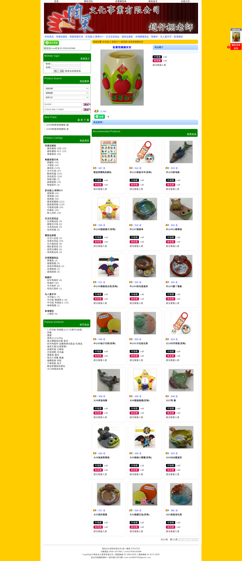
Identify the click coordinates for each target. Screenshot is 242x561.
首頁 (56, 1)
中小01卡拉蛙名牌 (139, 343)
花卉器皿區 (52, 244)
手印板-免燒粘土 (55, 302)
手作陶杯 (51, 286)
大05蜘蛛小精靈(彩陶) (141, 457)
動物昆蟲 (51, 173)
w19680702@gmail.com (140, 557)
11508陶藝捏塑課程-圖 (57, 125)
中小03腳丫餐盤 (174, 286)
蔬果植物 (51, 182)
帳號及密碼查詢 (73, 71)
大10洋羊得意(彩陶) (176, 343)
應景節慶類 (52, 201)
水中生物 (51, 171)
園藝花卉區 (52, 224)
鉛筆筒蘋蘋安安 (136, 42)
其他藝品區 (52, 252)
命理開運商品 (142, 36)
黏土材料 (51, 213)
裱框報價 (51, 305)
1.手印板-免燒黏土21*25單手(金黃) (64, 329)
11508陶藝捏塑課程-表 (57, 129)
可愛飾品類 (52, 207)
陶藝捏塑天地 (76, 36)
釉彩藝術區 (52, 246)
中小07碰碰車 (136, 229)
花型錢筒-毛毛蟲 (55, 352)
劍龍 (49, 332)
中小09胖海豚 (173, 172)
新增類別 (178, 36)
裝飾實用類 (52, 204)
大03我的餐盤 (100, 514)
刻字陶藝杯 (52, 280)
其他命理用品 (54, 266)
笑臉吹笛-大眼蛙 (55, 349)
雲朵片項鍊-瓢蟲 (55, 357)
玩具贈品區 (52, 221)
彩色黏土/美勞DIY (95, 36)
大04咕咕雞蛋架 (174, 457)
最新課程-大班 (54, 148)
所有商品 (49, 36)
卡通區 (50, 165)
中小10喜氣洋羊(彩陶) (141, 172)
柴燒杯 (50, 283)
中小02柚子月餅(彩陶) (105, 343)
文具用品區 (52, 227)
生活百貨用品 (112, 36)
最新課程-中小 (54, 151)
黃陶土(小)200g (55, 338)
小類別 (50, 314)
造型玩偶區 (52, 249)
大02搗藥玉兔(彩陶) (140, 514)
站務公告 (185, 1)
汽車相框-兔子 (54, 363)
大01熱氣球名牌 (55, 369)
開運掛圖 (51, 263)
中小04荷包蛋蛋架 (139, 286)
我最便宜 (51, 154)
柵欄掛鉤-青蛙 (54, 360)
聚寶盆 (50, 260)
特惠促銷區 (61, 36)
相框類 (50, 193)
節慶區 (50, 162)
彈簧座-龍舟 (53, 355)
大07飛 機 (171, 400)
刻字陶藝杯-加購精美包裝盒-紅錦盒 (64, 343)
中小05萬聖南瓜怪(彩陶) (106, 286)
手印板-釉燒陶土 (55, 300)
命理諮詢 (51, 269)
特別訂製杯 (52, 288)
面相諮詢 (51, 272)
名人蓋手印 (166, 36)
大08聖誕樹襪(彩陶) (140, 400)
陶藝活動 (51, 179)
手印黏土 (51, 297)
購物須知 (88, 1)
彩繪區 (50, 210)
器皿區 (50, 168)
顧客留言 (153, 1)
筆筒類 (50, 196)
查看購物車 (120, 1)
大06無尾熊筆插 (102, 457)
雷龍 (49, 335)
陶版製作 (51, 185)
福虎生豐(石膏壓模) (57, 346)
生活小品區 (52, 238)
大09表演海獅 (100, 400)
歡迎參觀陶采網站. (56, 366)
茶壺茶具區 (52, 241)
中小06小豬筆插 (174, 229)
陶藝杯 (154, 36)
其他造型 (51, 176)
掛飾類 (50, 199)
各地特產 (51, 229)
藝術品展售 (127, 36)
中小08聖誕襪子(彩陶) (105, 229)
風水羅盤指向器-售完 (57, 341)
